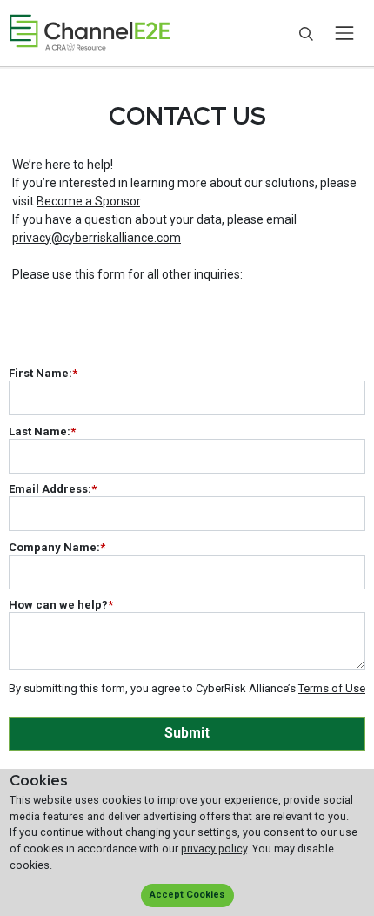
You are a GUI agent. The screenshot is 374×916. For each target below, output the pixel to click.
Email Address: (53, 488)
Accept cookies (187, 894)
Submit (187, 733)
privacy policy (214, 848)
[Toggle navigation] (344, 33)
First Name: (43, 373)
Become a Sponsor (88, 201)
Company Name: (57, 547)
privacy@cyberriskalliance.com (96, 238)
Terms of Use (331, 688)
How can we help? (61, 604)
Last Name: (42, 431)
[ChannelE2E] (90, 33)
